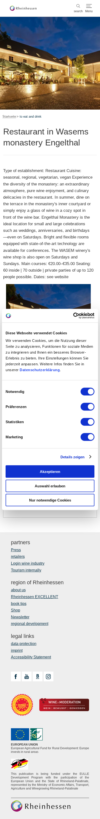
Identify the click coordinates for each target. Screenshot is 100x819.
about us (18, 590)
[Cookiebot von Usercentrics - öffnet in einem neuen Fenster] (73, 316)
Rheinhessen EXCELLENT (34, 597)
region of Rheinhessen (37, 582)
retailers (18, 556)
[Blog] (37, 676)
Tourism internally (26, 570)
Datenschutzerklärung (40, 370)
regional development (29, 624)
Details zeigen (72, 457)
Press (16, 550)
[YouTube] (27, 676)
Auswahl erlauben (50, 486)
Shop (15, 610)
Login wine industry (27, 563)
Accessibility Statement (31, 657)
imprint (17, 650)
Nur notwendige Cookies (50, 500)
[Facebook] (16, 676)
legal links (22, 636)
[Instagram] (48, 676)
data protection (23, 644)
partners (20, 542)
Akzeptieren (50, 472)
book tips (18, 604)
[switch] (87, 407)
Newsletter (20, 617)
